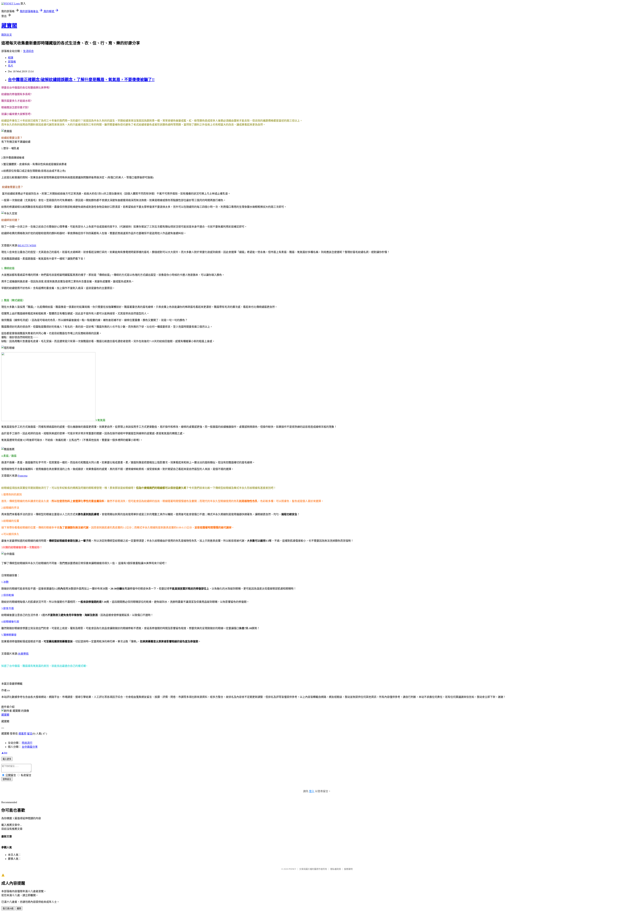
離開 (19, 908)
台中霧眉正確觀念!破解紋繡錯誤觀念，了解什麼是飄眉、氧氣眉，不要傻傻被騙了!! (81, 79)
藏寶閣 (9, 26)
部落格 (12, 61)
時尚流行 (27, 742)
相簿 (10, 57)
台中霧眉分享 (30, 746)
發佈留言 (7, 779)
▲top (4, 752)
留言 (29, 733)
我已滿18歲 (8, 908)
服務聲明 (348, 869)
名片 (10, 65)
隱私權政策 (335, 869)
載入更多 (7, 759)
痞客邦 (22, 733)
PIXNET (292, 869)
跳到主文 (6, 34)
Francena (22, 475)
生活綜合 (28, 51)
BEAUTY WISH (27, 245)
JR (23, 653)
